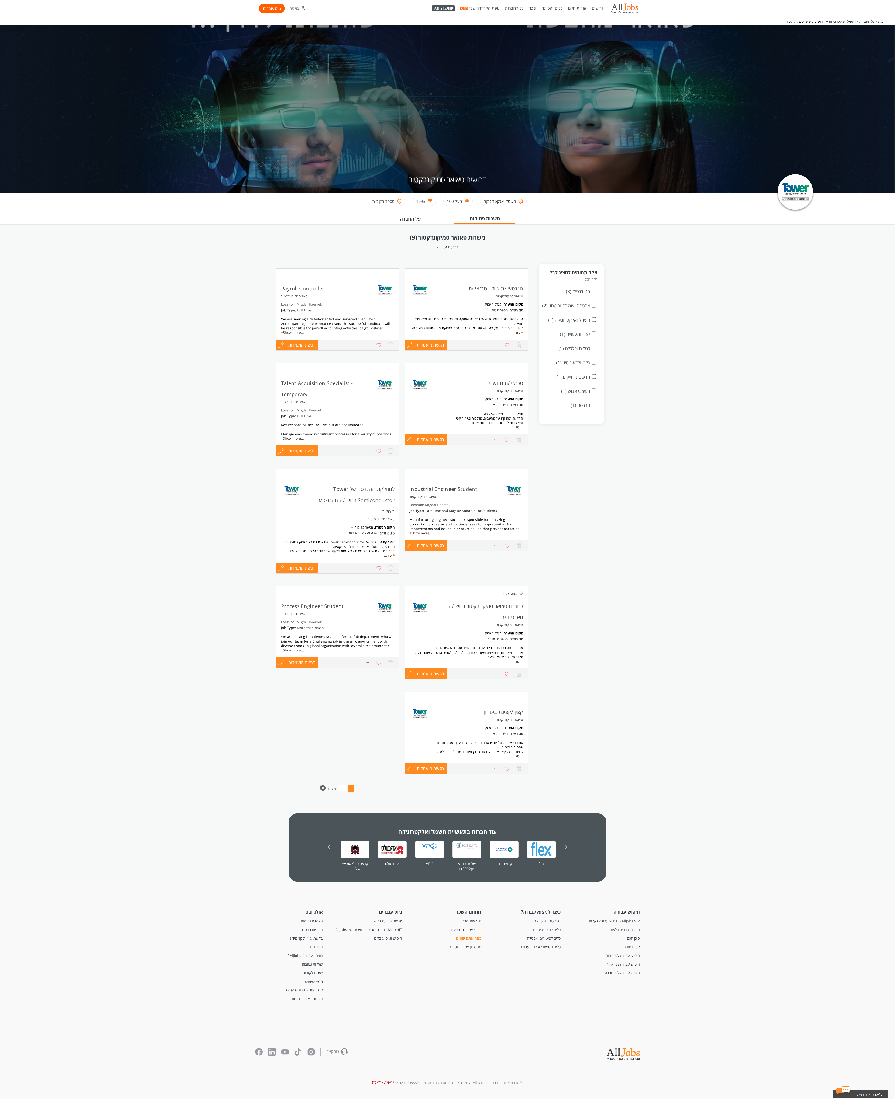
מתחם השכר (468, 912)
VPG (429, 863)
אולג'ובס (314, 912)
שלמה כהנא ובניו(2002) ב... (466, 866)
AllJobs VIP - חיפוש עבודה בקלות (614, 921)
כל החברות (514, 8)
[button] (866, 1095)
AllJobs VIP (444, 9)
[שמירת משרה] (379, 345)
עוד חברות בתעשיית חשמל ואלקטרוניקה (447, 831)
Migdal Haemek (309, 304)
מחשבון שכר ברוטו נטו (464, 946)
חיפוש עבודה (626, 912)
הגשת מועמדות (302, 345)
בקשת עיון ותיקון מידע (306, 938)
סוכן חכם (633, 938)
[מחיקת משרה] (390, 345)
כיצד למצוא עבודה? (541, 912)
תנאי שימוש (314, 981)
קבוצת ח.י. (504, 863)
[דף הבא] (323, 790)
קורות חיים (577, 8)
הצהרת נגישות (312, 921)
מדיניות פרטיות (311, 929)
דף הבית (884, 21)
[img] (625, 8)
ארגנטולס (392, 863)
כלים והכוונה (552, 8)
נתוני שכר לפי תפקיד (466, 929)
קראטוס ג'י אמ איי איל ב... (355, 866)
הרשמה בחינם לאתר (624, 929)
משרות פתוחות (485, 218)
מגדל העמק (493, 304)
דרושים (597, 8)
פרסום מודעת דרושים (386, 921)
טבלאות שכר (471, 921)
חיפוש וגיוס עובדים (388, 938)
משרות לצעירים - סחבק (305, 998)
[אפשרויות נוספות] (367, 345)
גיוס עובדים (272, 8)
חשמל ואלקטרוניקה (842, 21)
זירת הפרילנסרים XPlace (304, 990)
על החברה (410, 219)
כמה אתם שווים (468, 938)
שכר (532, 8)
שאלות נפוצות (312, 964)
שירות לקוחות (313, 972)
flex (541, 863)
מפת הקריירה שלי (484, 8)
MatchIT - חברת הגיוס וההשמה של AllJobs (368, 929)
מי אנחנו (316, 946)
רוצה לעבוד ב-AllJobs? (305, 955)
